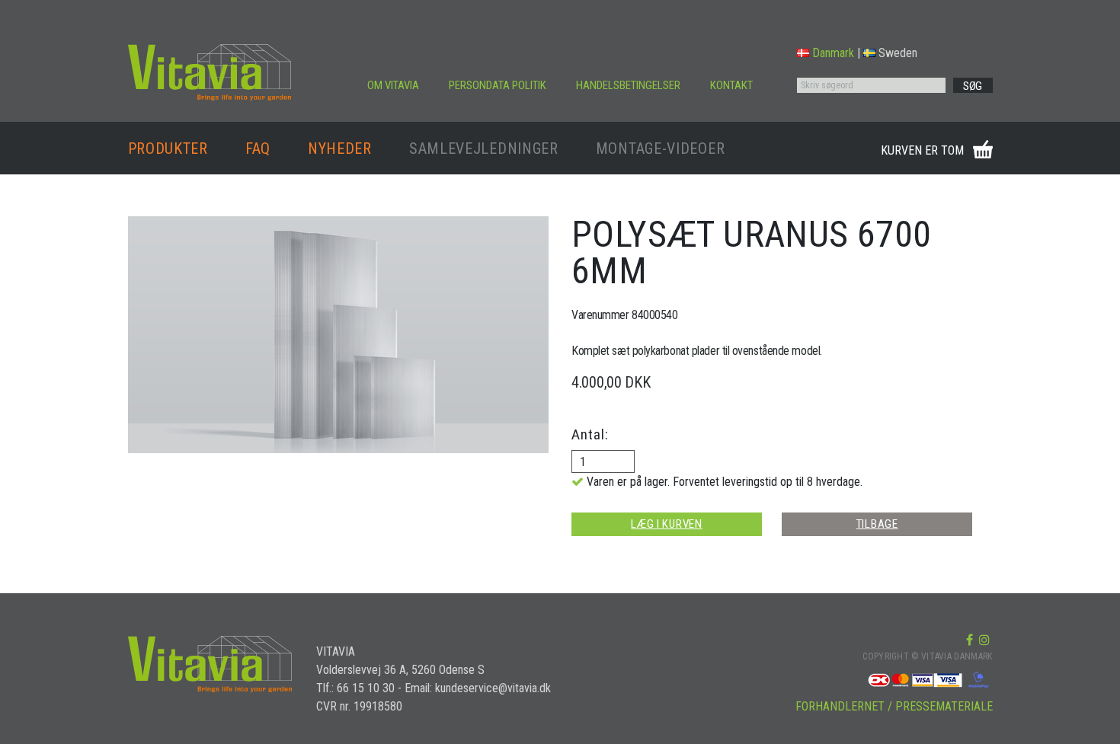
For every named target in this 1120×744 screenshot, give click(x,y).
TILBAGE (877, 524)
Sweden (897, 53)
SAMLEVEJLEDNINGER (483, 148)
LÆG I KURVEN (666, 524)
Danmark (833, 53)
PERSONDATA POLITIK (497, 85)
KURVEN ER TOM (922, 150)
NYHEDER (340, 148)
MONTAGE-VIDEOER (660, 148)
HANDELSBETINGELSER (628, 85)
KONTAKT (731, 85)
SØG (972, 86)
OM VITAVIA (393, 85)
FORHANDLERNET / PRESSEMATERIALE (894, 706)
